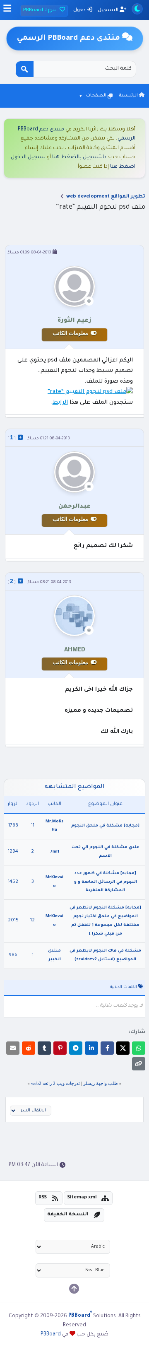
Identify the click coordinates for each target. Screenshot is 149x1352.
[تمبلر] (44, 1048)
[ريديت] (28, 1048)
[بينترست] (60, 1048)
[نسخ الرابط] (138, 1063)
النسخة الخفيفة (68, 1214)
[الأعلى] (74, 1289)
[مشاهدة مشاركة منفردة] (20, 437)
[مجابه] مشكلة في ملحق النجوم (105, 826)
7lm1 (54, 852)
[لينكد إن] (91, 1048)
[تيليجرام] (75, 1048)
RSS (42, 1197)
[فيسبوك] (107, 1048)
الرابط (60, 403)
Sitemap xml (82, 1197)
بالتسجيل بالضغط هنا (79, 157)
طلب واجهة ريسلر (100, 1083)
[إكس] (123, 1048)
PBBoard (51, 1335)
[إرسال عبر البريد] (12, 1048)
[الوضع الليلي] (137, 8)
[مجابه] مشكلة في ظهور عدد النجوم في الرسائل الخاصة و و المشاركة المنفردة (105, 882)
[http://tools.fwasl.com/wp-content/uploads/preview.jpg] (90, 392)
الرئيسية (129, 95)
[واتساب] (138, 1048)
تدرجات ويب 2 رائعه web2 (55, 1083)
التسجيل (109, 10)
